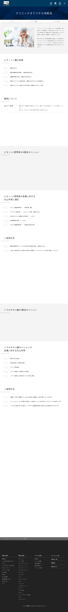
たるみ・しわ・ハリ (6, 567)
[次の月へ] (63, 455)
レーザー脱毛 (21, 561)
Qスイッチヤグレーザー (23, 563)
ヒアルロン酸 (21, 590)
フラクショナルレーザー (23, 570)
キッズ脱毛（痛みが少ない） (8, 561)
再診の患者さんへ (38, 565)
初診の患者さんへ (38, 563)
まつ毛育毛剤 (5, 576)
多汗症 (3, 574)
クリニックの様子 (38, 567)
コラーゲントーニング (23, 567)
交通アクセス (54, 566)
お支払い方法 (33, 492)
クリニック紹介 (38, 555)
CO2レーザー (21, 572)
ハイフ (19, 576)
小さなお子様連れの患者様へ (33, 489)
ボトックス (20, 588)
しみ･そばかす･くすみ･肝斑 (8, 565)
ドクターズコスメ (22, 599)
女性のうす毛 (5, 581)
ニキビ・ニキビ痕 (5, 570)
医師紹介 (37, 559)
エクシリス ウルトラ (22, 579)
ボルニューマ (21, 559)
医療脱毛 (4, 559)
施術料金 (53, 563)
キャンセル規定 (33, 486)
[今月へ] (61, 455)
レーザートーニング (22, 565)
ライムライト (21, 574)
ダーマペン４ (21, 583)
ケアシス (20, 581)
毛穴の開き (4, 572)
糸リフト (20, 592)
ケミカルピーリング (22, 585)
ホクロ (3, 563)
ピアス (3, 583)
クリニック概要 (38, 561)
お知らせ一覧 (54, 559)
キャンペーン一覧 (55, 555)
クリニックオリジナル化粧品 (24, 594)
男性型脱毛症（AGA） (6, 579)
